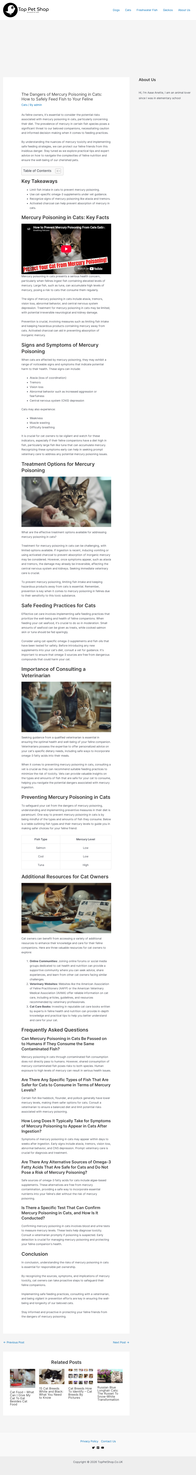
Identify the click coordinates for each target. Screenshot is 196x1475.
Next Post (121, 1342)
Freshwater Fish (147, 10)
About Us (184, 10)
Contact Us (108, 1441)
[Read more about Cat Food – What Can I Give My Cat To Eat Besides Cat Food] (22, 1378)
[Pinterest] (98, 1447)
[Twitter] (93, 1447)
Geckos (168, 10)
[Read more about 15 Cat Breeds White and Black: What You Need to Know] (51, 1376)
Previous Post (13, 1342)
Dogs (116, 10)
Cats (128, 10)
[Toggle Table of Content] (56, 171)
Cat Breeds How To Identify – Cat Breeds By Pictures (80, 1393)
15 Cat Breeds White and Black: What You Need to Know (51, 1393)
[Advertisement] (98, 43)
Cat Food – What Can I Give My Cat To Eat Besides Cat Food (22, 1398)
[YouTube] (102, 1447)
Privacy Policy (89, 1441)
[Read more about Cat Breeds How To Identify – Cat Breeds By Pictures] (81, 1376)
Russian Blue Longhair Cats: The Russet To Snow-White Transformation (108, 1393)
